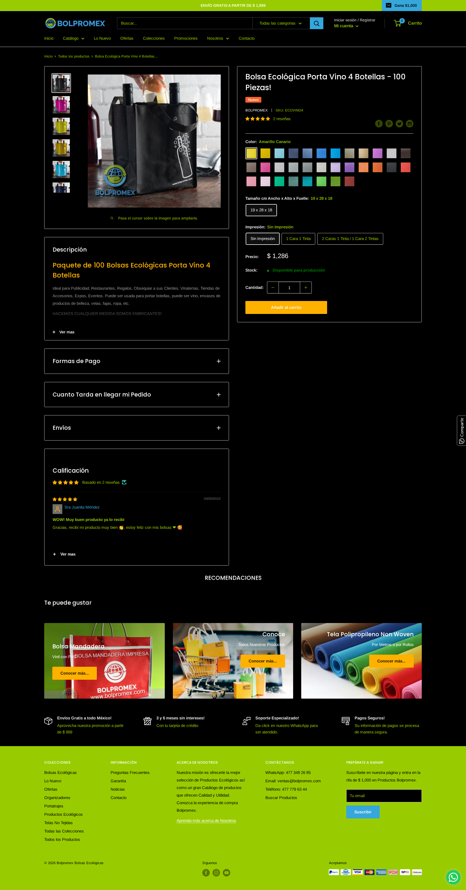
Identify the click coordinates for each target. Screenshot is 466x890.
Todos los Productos (62, 839)
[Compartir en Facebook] (379, 123)
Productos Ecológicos (63, 814)
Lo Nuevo (102, 38)
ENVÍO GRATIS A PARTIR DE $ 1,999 (233, 5)
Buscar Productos (281, 797)
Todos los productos (74, 56)
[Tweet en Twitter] (399, 123)
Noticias (118, 789)
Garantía (118, 781)
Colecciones (154, 38)
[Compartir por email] (409, 123)
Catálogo (70, 38)
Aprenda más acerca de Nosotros (206, 820)
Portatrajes (53, 806)
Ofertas (126, 38)
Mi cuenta (344, 25)
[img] (65, 499)
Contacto (247, 38)
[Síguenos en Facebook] (206, 873)
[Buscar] (316, 23)
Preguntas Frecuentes (130, 772)
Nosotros (215, 38)
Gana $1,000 (406, 5)
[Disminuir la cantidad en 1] (273, 287)
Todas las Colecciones (64, 831)
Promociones (186, 38)
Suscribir (363, 812)
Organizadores (57, 797)
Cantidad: (254, 287)
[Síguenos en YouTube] (226, 873)
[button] (258, 118)
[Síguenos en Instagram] (216, 873)
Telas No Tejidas (58, 822)
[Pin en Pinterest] (389, 123)
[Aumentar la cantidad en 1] (305, 287)
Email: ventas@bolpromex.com (293, 781)
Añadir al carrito (286, 307)
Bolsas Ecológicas (60, 772)
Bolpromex (256, 110)
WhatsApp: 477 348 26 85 (288, 772)
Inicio (48, 38)
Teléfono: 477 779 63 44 (286, 789)
